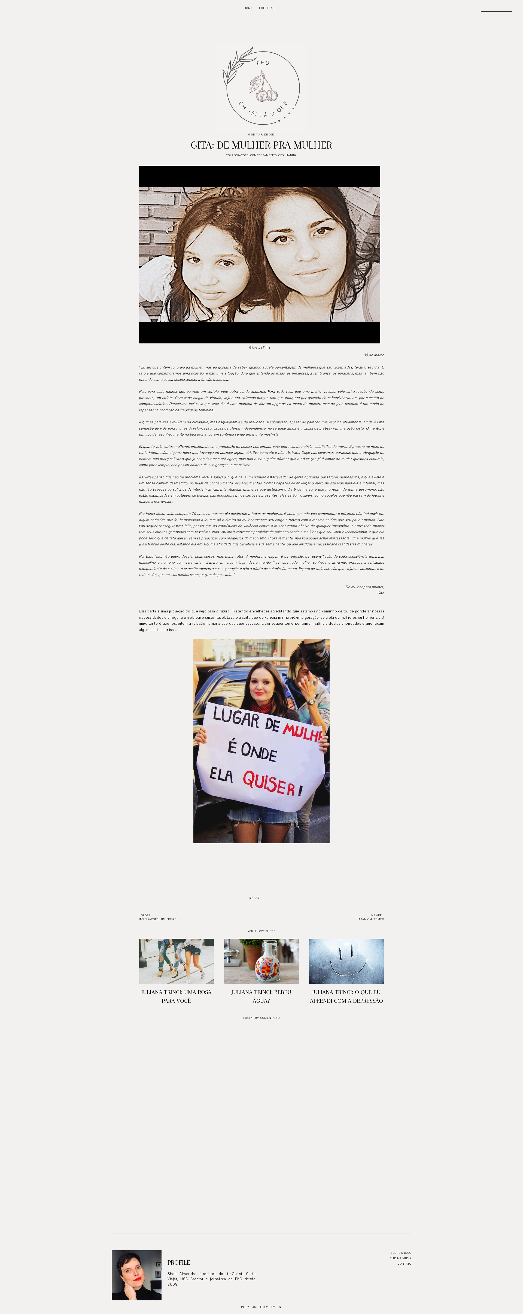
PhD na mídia (400, 1258)
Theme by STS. (271, 1307)
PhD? (245, 1307)
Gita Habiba (287, 155)
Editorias (267, 8)
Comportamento (263, 155)
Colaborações (237, 155)
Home (248, 8)
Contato (404, 1263)
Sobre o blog (401, 1253)
